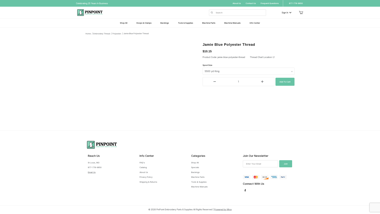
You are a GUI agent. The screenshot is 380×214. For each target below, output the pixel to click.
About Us (237, 3)
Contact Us (251, 3)
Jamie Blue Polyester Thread (136, 33)
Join (286, 164)
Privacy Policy (146, 177)
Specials (195, 167)
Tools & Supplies (199, 182)
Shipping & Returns (148, 182)
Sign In (285, 12)
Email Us (92, 172)
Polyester (117, 34)
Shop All (195, 162)
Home (88, 34)
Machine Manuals (199, 186)
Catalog (143, 167)
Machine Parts (198, 177)
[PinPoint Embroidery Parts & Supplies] (90, 12)
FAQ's (142, 162)
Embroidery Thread (101, 34)
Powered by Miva (223, 209)
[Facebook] (245, 190)
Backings (195, 172)
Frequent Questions (270, 3)
